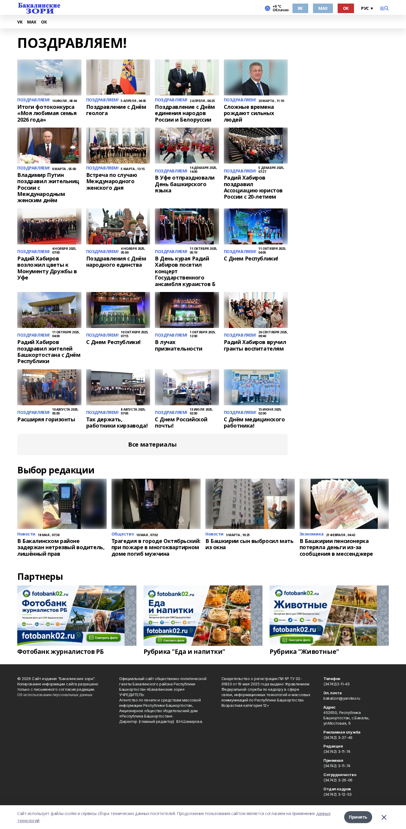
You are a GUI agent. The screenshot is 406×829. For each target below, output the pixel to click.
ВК (300, 8)
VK (19, 22)
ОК (346, 8)
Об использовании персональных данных (54, 694)
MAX (323, 8)
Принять (358, 817)
